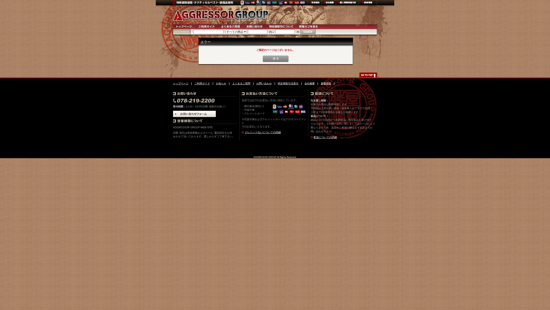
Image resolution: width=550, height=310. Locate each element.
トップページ (180, 83)
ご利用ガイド (202, 83)
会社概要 (309, 83)
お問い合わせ (264, 83)
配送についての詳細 (325, 137)
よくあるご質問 (241, 83)
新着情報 (326, 83)
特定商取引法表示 (288, 83)
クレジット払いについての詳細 (263, 132)
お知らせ (221, 83)
